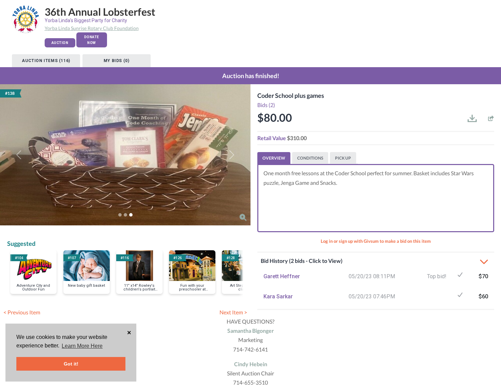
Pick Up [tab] (343, 158)
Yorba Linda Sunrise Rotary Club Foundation (92, 28)
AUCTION (60, 43)
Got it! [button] (71, 364)
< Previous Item (21, 312)
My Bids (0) (117, 60)
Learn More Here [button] (82, 346)
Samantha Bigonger (250, 330)
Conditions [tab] (310, 158)
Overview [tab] (273, 158)
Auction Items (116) (46, 60)
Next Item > (233, 312)
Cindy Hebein (250, 364)
